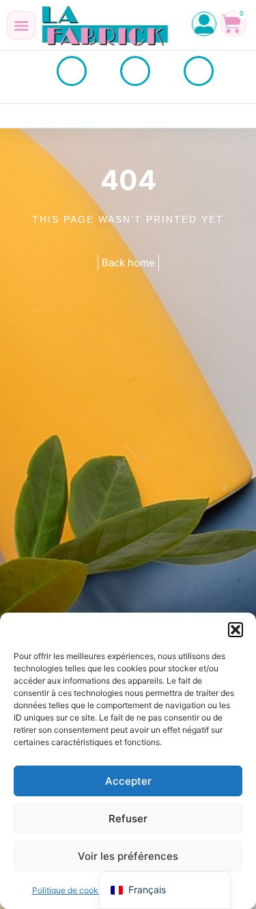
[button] (235, 630)
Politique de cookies (70, 890)
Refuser (128, 818)
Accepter (128, 780)
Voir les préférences (128, 856)
